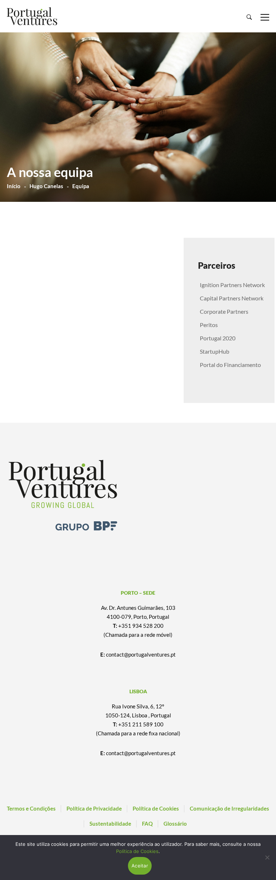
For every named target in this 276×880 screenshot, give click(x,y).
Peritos (209, 324)
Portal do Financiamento (230, 364)
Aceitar (140, 865)
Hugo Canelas (46, 186)
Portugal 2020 (217, 338)
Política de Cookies (137, 851)
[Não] (267, 857)
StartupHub (214, 351)
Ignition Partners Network (232, 284)
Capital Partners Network (231, 298)
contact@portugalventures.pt (141, 654)
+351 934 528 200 (141, 625)
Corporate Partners (224, 311)
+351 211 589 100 (141, 724)
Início (13, 186)
